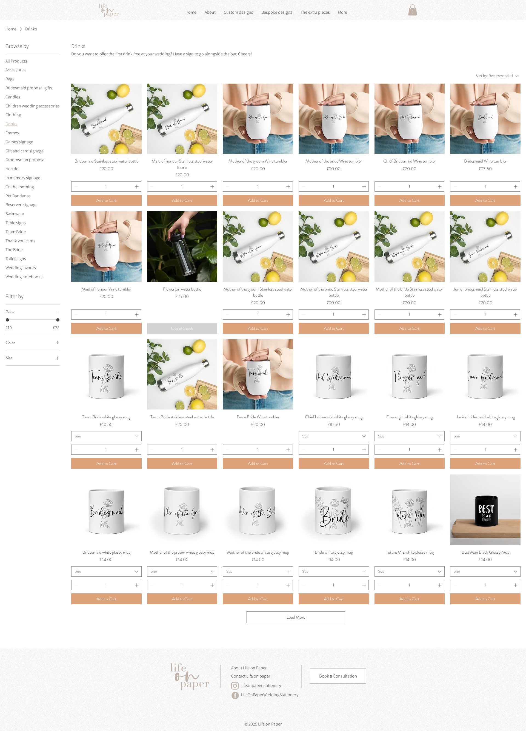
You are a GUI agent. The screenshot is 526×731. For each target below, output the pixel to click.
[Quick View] (106, 119)
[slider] (7, 320)
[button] (412, 10)
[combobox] (106, 436)
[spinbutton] (106, 186)
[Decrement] (75, 186)
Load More (296, 617)
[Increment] (137, 186)
